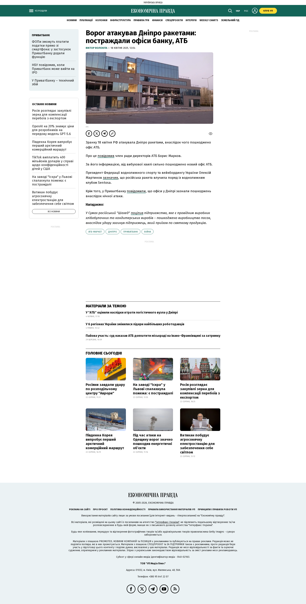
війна (147, 231)
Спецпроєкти (174, 20)
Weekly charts (209, 20)
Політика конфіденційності (127, 509)
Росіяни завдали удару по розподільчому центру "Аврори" (105, 389)
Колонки (101, 20)
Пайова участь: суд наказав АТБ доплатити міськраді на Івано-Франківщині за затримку (153, 336)
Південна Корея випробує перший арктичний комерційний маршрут (105, 441)
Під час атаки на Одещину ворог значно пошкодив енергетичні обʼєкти (153, 441)
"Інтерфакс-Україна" (167, 522)
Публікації (86, 20)
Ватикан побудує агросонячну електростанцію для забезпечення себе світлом (197, 443)
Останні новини (44, 104)
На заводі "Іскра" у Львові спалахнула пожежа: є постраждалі (153, 389)
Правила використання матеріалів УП (171, 509)
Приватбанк (130, 231)
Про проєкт (100, 509)
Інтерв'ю (191, 20)
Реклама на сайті (79, 509)
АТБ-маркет (95, 231)
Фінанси (157, 20)
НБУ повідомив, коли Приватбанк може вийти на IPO (53, 68)
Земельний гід (230, 20)
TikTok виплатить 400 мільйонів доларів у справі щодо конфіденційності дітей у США (52, 163)
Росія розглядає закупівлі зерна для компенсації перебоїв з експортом (200, 391)
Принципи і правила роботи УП (217, 509)
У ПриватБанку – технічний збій (53, 82)
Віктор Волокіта (97, 47)
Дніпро (112, 231)
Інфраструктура (120, 20)
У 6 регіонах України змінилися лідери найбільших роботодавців (135, 324)
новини (72, 20)
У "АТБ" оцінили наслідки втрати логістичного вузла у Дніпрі (132, 312)
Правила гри (141, 20)
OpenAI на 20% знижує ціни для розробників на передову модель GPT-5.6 (53, 130)
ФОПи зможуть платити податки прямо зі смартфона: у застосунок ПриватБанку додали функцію (51, 49)
